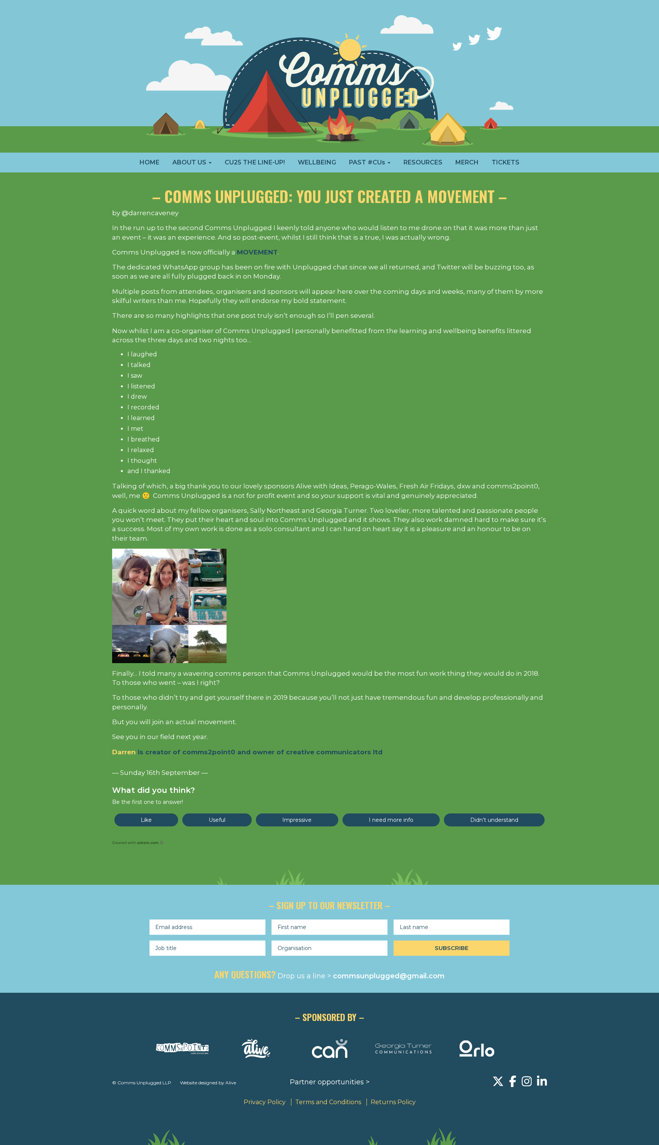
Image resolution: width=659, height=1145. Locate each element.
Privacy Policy (265, 1102)
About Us (190, 162)
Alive (230, 1082)
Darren (124, 752)
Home (149, 162)
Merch (467, 162)
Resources (422, 162)
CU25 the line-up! (255, 162)
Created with (135, 842)
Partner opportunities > (330, 1082)
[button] (146, 819)
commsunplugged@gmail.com (389, 976)
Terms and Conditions (328, 1102)
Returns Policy (393, 1102)
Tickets (505, 162)
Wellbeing (317, 162)
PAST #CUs (368, 162)
